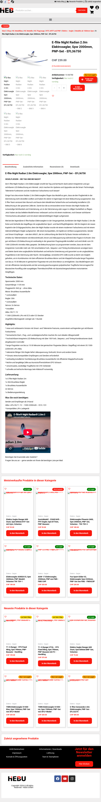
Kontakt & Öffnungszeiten (16, 757)
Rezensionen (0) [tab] (57, 167)
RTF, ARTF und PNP (53, 31)
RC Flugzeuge (39, 31)
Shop (9, 31)
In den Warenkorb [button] (17, 533)
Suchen (81, 10)
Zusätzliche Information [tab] (33, 167)
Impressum (16, 753)
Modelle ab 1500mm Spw (84, 31)
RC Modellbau (17, 31)
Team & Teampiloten (50, 757)
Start (4, 31)
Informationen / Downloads (50, 749)
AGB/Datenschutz (16, 749)
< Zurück (5, 26)
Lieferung (50, 753)
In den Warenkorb (77, 88)
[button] (50, 19)
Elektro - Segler (68, 31)
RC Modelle (28, 31)
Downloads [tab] (74, 167)
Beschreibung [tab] (10, 167)
